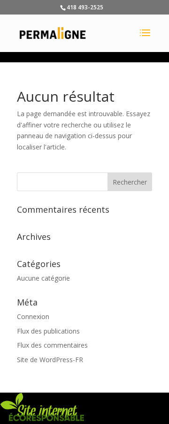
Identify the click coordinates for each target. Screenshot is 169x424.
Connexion (33, 316)
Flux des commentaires (52, 345)
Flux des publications (48, 331)
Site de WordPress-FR (50, 359)
